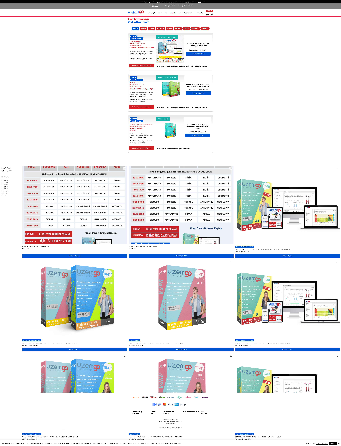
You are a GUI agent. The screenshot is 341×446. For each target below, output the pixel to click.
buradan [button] (199, 2)
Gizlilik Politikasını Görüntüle (173, 443)
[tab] (135, 28)
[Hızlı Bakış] (74, 205)
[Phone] (165, 5)
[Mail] (180, 5)
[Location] (150, 5)
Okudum (332, 443)
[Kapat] (339, 443)
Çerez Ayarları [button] (310, 443)
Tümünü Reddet (321, 443)
